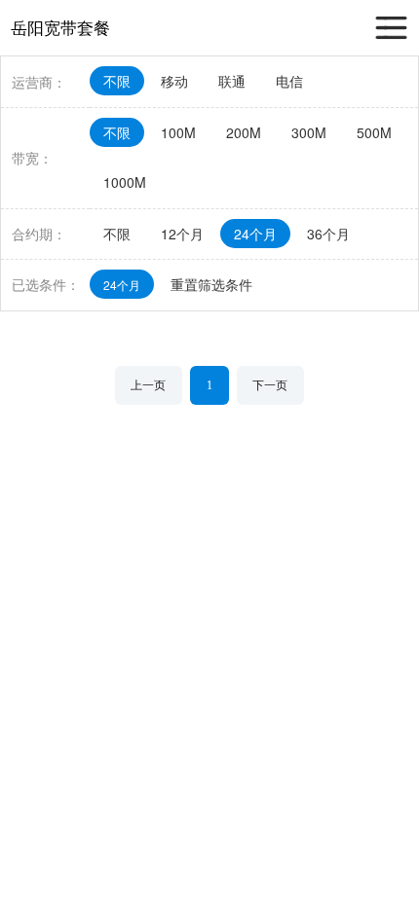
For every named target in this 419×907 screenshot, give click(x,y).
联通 (232, 81)
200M (243, 132)
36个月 (328, 233)
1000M (124, 182)
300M (308, 132)
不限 (117, 81)
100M (178, 132)
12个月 (182, 233)
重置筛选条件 (211, 284)
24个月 (255, 233)
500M (374, 132)
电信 (289, 81)
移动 (174, 81)
